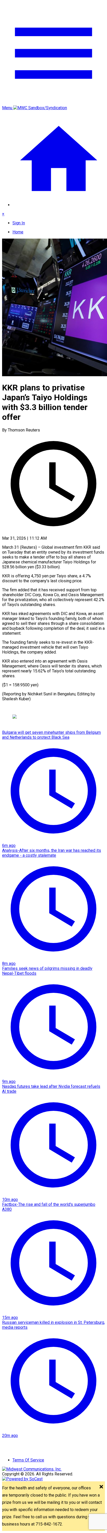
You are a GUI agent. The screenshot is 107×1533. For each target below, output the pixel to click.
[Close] (101, 1487)
